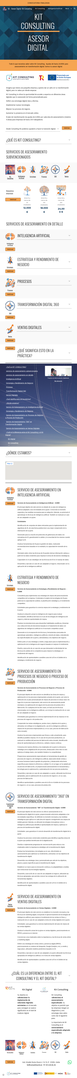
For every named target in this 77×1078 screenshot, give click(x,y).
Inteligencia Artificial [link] (55, 8)
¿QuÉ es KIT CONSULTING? (16, 367)
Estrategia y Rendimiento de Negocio (19, 383)
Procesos (9, 387)
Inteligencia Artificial (13, 379)
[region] (38, 3)
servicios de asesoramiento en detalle (19, 375)
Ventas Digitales (12, 395)
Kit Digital (11, 439)
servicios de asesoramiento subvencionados (22, 371)
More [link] (67, 8)
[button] (74, 8)
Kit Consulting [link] (40, 8)
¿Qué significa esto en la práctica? (18, 399)
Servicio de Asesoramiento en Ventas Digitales (23, 428)
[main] (38, 32)
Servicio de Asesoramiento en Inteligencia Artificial (24, 407)
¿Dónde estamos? (12, 403)
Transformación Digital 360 (16, 391)
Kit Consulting (13, 443)
